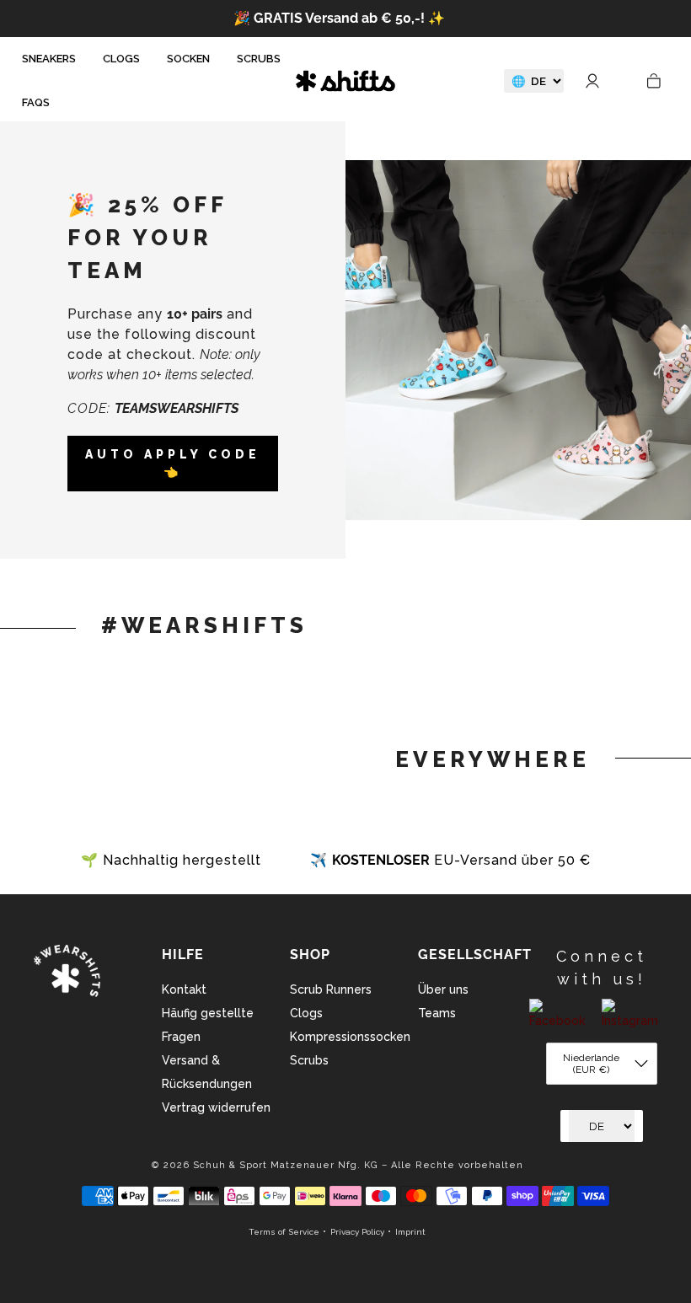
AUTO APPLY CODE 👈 (172, 463)
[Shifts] (345, 80)
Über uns (443, 989)
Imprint (410, 1231)
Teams (437, 1013)
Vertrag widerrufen (216, 1107)
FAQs (36, 102)
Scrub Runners (331, 989)
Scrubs (259, 58)
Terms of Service (284, 1231)
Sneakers (49, 58)
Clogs (121, 58)
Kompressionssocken (350, 1036)
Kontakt (184, 989)
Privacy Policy (357, 1231)
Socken (188, 58)
